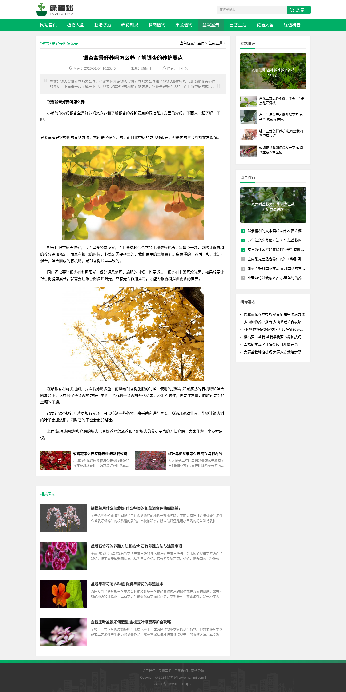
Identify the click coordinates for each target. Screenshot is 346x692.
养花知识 (129, 25)
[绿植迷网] (54, 9)
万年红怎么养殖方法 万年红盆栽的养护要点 (282, 240)
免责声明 (165, 671)
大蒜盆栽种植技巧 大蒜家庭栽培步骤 (272, 352)
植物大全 (75, 25)
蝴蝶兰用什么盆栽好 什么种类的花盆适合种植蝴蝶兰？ (136, 508)
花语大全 (265, 25)
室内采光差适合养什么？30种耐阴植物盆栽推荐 (285, 259)
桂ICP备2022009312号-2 (173, 684)
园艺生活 (237, 25)
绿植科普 (292, 25)
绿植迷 (146, 68)
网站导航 (197, 671)
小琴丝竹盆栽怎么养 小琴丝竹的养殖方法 (280, 278)
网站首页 (48, 25)
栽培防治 (102, 25)
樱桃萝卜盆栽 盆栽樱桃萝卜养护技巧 (272, 337)
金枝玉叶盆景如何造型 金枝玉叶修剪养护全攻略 (131, 622)
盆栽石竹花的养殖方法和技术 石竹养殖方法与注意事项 (136, 546)
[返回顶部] (336, 646)
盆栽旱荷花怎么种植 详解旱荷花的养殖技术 (127, 584)
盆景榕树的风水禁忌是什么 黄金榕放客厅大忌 (283, 231)
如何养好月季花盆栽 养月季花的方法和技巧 (282, 268)
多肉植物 (156, 25)
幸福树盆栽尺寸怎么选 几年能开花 (271, 344)
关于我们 (148, 671)
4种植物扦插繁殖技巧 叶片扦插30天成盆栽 (277, 329)
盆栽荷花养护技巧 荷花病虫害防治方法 (274, 314)
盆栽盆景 (210, 25)
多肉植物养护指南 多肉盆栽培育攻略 (272, 322)
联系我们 (181, 671)
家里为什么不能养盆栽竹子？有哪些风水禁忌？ (285, 250)
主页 (201, 43)
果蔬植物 (183, 25)
